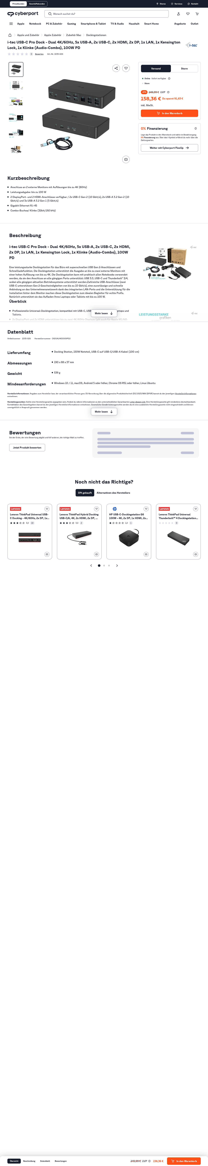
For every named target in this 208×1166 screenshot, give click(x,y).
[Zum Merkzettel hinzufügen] (126, 68)
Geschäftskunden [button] (37, 4)
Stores (163, 4)
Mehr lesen (101, 313)
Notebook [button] (35, 23)
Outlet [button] (194, 23)
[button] (168, 92)
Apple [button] (20, 23)
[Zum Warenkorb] (197, 14)
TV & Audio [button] (117, 23)
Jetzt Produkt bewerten (27, 447)
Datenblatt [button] (45, 1161)
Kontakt (194, 4)
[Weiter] (117, 565)
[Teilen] (116, 68)
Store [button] (184, 68)
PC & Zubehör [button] (54, 23)
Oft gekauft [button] (85, 492)
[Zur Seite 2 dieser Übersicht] (104, 565)
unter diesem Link (137, 402)
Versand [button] (156, 68)
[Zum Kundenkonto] (178, 14)
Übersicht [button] (14, 1161)
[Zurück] (91, 565)
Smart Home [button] (151, 23)
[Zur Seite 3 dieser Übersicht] (109, 565)
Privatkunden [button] (18, 4)
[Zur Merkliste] (188, 14)
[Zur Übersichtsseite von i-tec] (191, 45)
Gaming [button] (71, 23)
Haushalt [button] (134, 23)
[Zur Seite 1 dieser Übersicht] (99, 565)
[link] (20, 54)
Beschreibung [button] (29, 1161)
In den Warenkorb (172, 113)
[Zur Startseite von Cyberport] (22, 14)
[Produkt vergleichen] (126, 159)
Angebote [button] (180, 23)
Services (178, 4)
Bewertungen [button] (61, 1161)
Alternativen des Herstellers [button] (113, 492)
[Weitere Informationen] (169, 78)
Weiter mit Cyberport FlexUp (167, 147)
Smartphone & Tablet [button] (93, 23)
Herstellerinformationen (185, 394)
